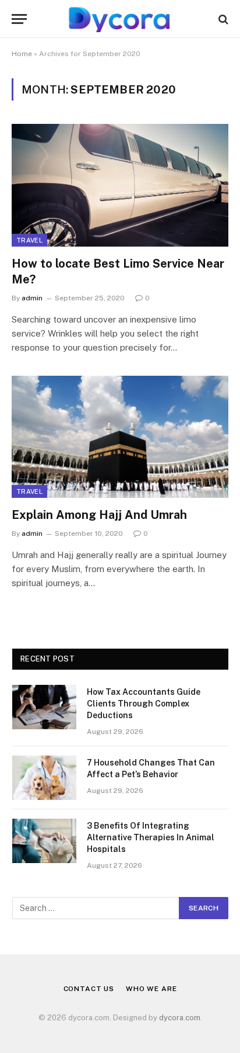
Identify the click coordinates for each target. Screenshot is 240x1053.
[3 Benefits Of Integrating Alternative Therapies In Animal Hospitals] (44, 841)
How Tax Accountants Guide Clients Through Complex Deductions (143, 703)
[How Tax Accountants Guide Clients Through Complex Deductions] (44, 707)
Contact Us (88, 989)
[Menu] (19, 19)
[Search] (222, 19)
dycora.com (179, 1017)
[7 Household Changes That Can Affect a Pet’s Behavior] (44, 778)
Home (22, 54)
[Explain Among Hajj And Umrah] (120, 437)
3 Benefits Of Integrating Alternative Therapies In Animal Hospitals (150, 837)
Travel (29, 240)
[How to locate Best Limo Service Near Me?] (120, 185)
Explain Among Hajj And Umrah (99, 515)
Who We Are (151, 989)
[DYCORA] (120, 19)
